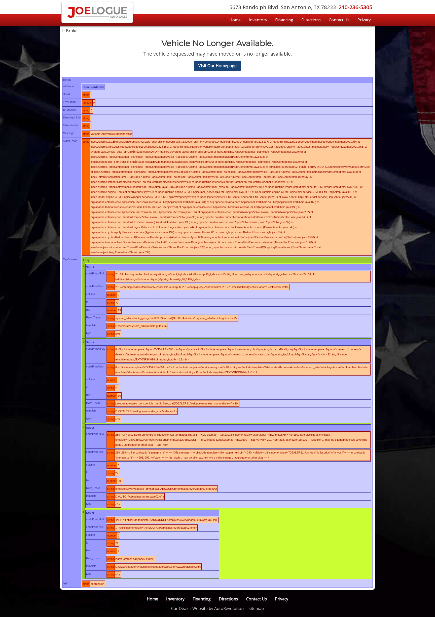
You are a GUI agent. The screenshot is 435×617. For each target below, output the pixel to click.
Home (235, 20)
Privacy (364, 20)
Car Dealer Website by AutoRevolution (207, 608)
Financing (284, 20)
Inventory (258, 20)
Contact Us (339, 20)
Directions (311, 20)
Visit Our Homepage (217, 65)
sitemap (256, 608)
